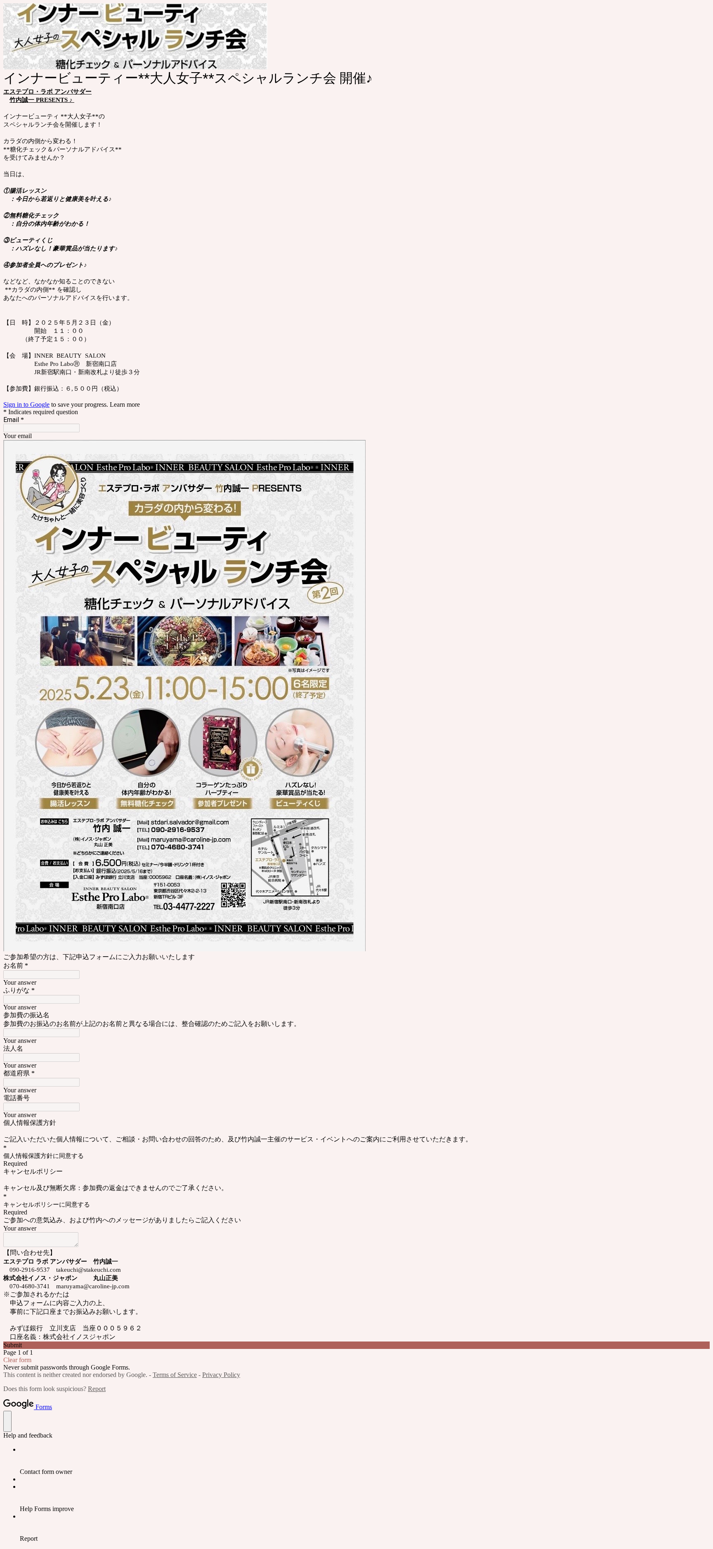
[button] (356, 1345)
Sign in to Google (26, 404)
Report (97, 1388)
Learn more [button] (125, 404)
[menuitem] (365, 1461)
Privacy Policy (221, 1374)
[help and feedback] (7, 1421)
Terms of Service (175, 1374)
